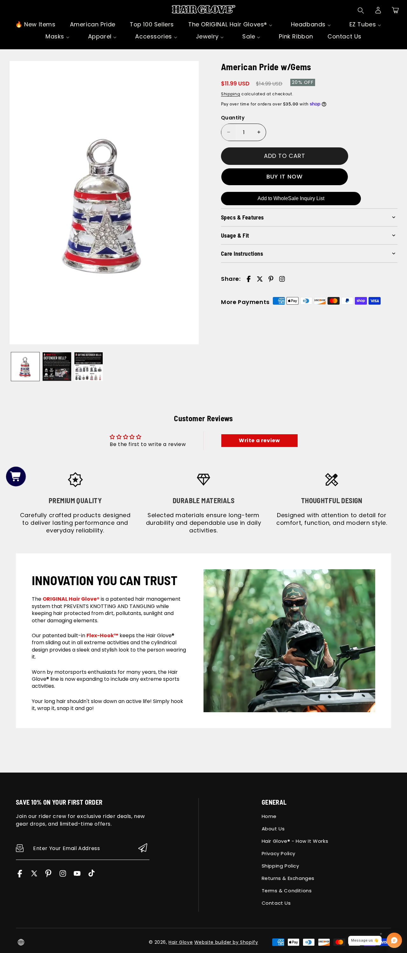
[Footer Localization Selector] (21, 942)
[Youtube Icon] (77, 875)
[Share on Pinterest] (271, 279)
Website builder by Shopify (226, 942)
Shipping (230, 93)
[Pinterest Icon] (48, 875)
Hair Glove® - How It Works (295, 841)
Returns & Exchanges (288, 878)
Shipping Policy (280, 865)
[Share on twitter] (260, 279)
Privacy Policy (278, 853)
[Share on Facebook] (248, 279)
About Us (273, 828)
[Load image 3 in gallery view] (88, 366)
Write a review (259, 440)
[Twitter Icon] (34, 875)
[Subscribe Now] (142, 848)
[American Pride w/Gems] (104, 203)
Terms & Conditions (287, 890)
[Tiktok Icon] (91, 875)
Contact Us (276, 903)
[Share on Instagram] (282, 279)
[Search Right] (361, 10)
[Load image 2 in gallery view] (57, 366)
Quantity (233, 117)
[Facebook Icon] (20, 875)
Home (269, 816)
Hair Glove (181, 942)
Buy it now (284, 176)
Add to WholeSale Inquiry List (291, 198)
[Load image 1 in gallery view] (25, 366)
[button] (395, 10)
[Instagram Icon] (63, 875)
